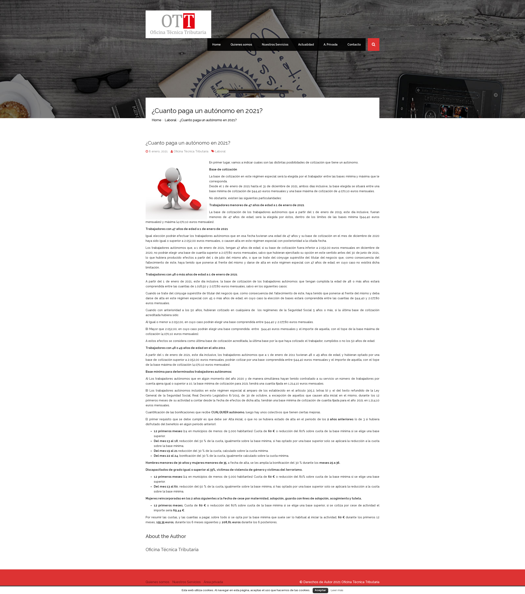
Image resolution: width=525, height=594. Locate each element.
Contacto (354, 44)
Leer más (337, 590)
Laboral (170, 120)
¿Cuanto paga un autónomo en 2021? (188, 143)
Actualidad (306, 44)
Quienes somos (241, 44)
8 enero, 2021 (158, 151)
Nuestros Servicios (275, 44)
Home (216, 44)
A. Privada (331, 44)
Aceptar (320, 590)
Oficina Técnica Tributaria (191, 151)
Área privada (213, 582)
